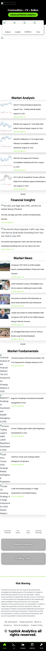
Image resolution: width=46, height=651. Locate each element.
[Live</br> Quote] (18, 528)
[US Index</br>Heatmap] (38, 528)
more (23, 194)
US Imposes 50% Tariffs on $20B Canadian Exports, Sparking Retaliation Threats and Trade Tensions (27, 269)
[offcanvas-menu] (44, 4)
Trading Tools (23, 558)
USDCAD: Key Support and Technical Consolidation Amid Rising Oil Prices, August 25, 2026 (28, 162)
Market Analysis (23, 544)
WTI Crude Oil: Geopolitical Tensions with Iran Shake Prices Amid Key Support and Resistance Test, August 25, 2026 (29, 181)
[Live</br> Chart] (28, 528)
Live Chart (28, 532)
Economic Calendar (7, 532)
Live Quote (18, 532)
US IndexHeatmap (38, 532)
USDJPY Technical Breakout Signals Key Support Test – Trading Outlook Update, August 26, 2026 (27, 109)
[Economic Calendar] (7, 528)
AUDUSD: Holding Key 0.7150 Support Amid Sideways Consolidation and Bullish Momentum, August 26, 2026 (28, 143)
